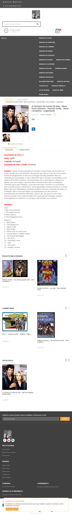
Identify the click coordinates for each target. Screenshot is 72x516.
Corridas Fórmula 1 (58, 86)
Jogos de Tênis (58, 90)
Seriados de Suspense (46, 64)
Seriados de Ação (45, 38)
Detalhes (9, 509)
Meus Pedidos (6, 477)
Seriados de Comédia (46, 47)
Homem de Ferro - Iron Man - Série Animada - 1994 (52, 289)
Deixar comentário (46, 114)
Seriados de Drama (46, 51)
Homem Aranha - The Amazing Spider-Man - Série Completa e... (18, 280)
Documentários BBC (46, 81)
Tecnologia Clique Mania (37, 513)
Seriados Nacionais (46, 73)
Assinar (65, 419)
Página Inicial (7, 2)
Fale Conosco (18, 2)
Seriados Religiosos (46, 77)
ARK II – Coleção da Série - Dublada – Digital (16, 334)
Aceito (15, 509)
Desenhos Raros (61, 68)
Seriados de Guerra (63, 60)
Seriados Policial (45, 68)
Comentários (24, 150)
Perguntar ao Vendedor (16, 144)
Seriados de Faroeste (47, 55)
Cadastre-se (5, 474)
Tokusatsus (43, 86)
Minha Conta (5, 471)
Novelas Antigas (63, 81)
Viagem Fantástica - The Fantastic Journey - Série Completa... (53, 341)
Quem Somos (6, 449)
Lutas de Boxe (44, 90)
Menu (4, 38)
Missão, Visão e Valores (9, 452)
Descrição (9, 150)
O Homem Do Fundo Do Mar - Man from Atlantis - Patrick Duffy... (18, 393)
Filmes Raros (43, 94)
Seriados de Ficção (46, 60)
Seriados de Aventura (47, 42)
